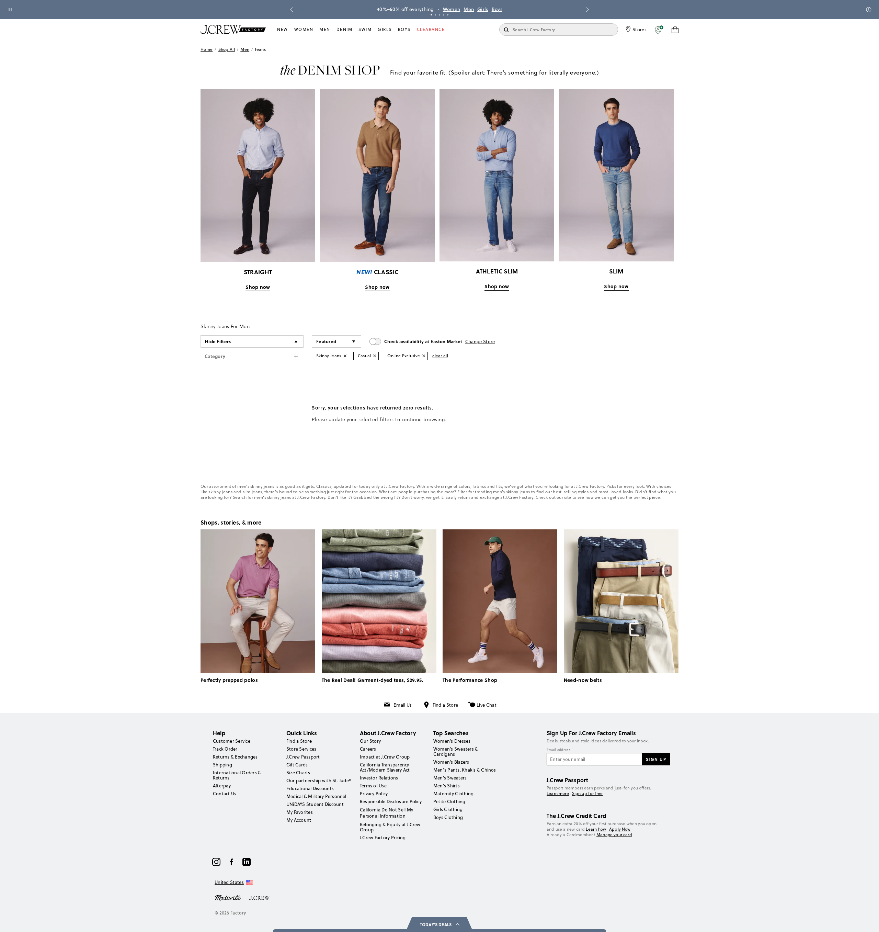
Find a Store (445, 705)
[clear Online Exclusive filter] (423, 356)
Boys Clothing (448, 817)
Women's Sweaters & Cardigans (455, 751)
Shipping (222, 765)
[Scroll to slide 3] (439, 14)
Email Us (402, 705)
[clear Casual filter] (374, 356)
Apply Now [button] (620, 829)
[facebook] (231, 861)
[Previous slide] (291, 9)
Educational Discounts (310, 788)
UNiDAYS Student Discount (315, 804)
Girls (482, 9)
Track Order (225, 749)
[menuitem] (282, 29)
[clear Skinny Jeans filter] (345, 356)
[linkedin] (246, 861)
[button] (659, 29)
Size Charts (298, 773)
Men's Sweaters (450, 778)
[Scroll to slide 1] (431, 14)
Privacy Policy (374, 793)
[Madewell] (228, 897)
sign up (656, 759)
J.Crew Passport (303, 757)
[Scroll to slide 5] (447, 14)
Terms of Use (373, 786)
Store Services (301, 749)
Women (451, 9)
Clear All (440, 356)
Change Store (480, 341)
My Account (298, 820)
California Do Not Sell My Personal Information (386, 813)
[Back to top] (867, 920)
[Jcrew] (259, 897)
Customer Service (231, 741)
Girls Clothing (448, 809)
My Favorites (299, 812)
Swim (365, 29)
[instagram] (216, 861)
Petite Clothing (449, 801)
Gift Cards (297, 765)
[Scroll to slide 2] (435, 14)
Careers (368, 749)
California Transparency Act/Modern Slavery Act (385, 767)
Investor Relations (379, 778)
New (282, 29)
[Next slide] (587, 9)
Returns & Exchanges (235, 757)
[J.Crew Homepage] (233, 29)
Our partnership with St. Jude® (318, 780)
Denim (344, 29)
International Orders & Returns (237, 775)
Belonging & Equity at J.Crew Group (390, 827)
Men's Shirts (446, 786)
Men (469, 9)
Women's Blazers (451, 762)
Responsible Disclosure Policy (391, 801)
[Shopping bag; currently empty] (675, 29)
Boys (497, 9)
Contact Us (224, 793)
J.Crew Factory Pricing (383, 837)
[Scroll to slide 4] (443, 14)
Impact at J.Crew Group (385, 757)
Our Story (370, 741)
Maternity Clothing (453, 793)
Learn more (558, 793)
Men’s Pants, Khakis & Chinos (464, 770)
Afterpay (222, 786)
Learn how (596, 829)
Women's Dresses (452, 741)
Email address (559, 750)
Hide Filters (218, 341)
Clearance (431, 29)
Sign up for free (587, 793)
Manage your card (614, 835)
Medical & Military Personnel (316, 796)
